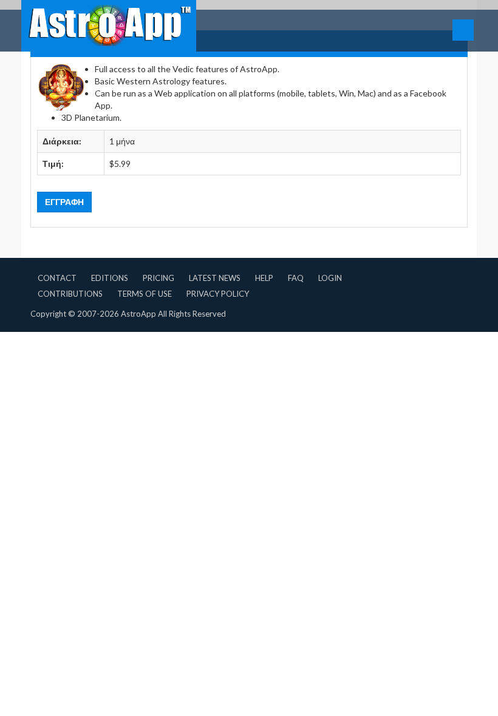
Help (264, 278)
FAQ (296, 278)
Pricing (158, 278)
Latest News (214, 278)
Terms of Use (144, 294)
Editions (109, 278)
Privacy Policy (217, 294)
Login (330, 278)
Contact (57, 278)
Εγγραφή (64, 202)
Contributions (70, 294)
